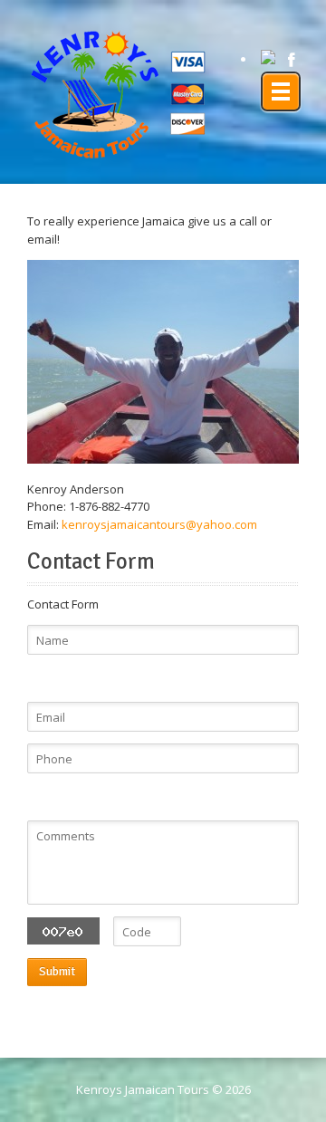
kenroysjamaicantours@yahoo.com (159, 524)
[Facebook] (291, 60)
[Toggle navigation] (281, 91)
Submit (57, 971)
